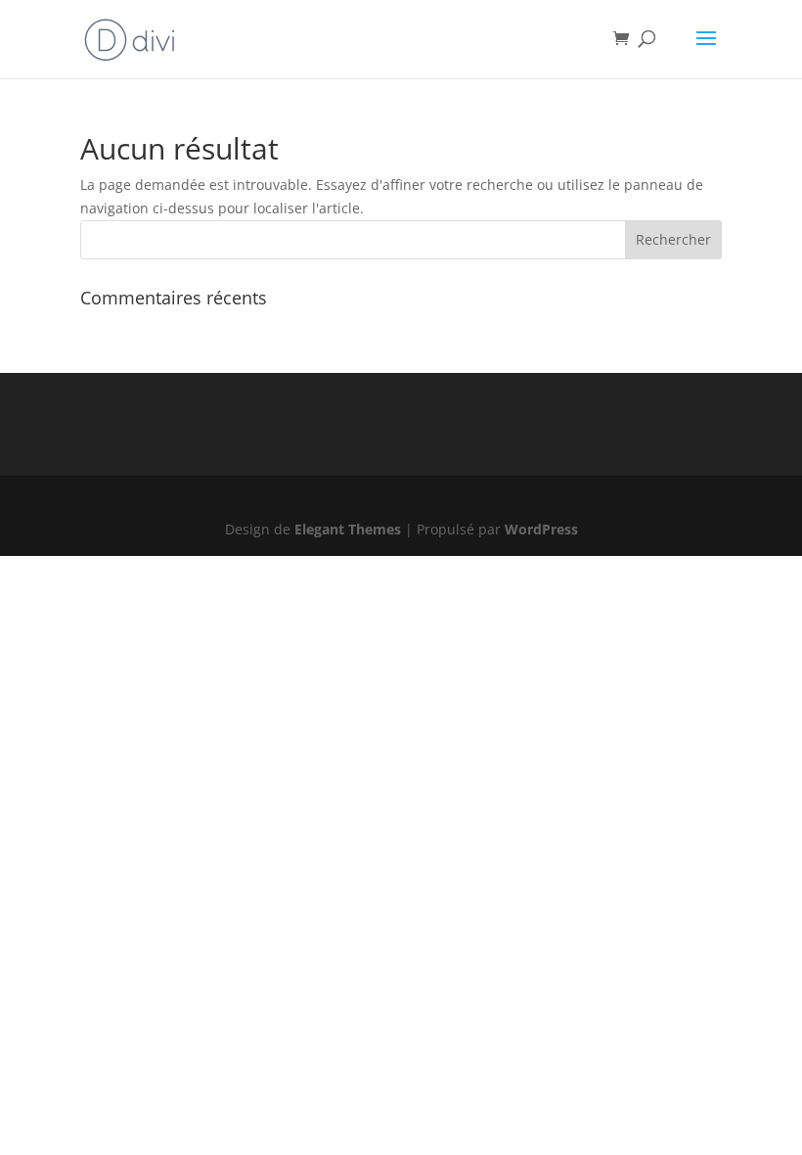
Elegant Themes (347, 529)
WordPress (541, 529)
